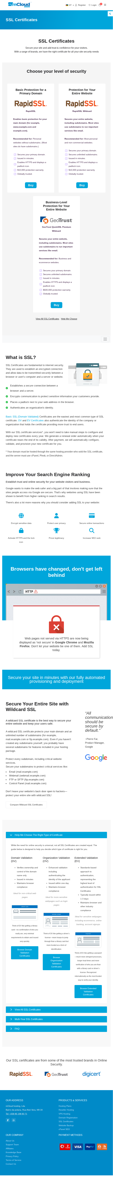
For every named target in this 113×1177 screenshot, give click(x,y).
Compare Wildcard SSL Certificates (26, 804)
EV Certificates (35, 420)
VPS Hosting (64, 1114)
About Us (10, 1141)
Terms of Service (13, 1160)
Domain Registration (68, 1117)
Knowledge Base (13, 1152)
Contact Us (11, 1164)
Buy (31, 185)
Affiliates (10, 1148)
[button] (56, 835)
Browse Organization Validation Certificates (56, 962)
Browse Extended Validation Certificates (88, 991)
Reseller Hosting (66, 1110)
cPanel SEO (64, 1129)
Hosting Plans (65, 1106)
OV (20, 420)
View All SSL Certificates (47, 319)
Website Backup (66, 1125)
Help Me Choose (69, 319)
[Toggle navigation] (105, 339)
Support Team (12, 1144)
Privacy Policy (12, 1156)
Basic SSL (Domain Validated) (22, 416)
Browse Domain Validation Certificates (24, 952)
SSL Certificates (66, 1121)
